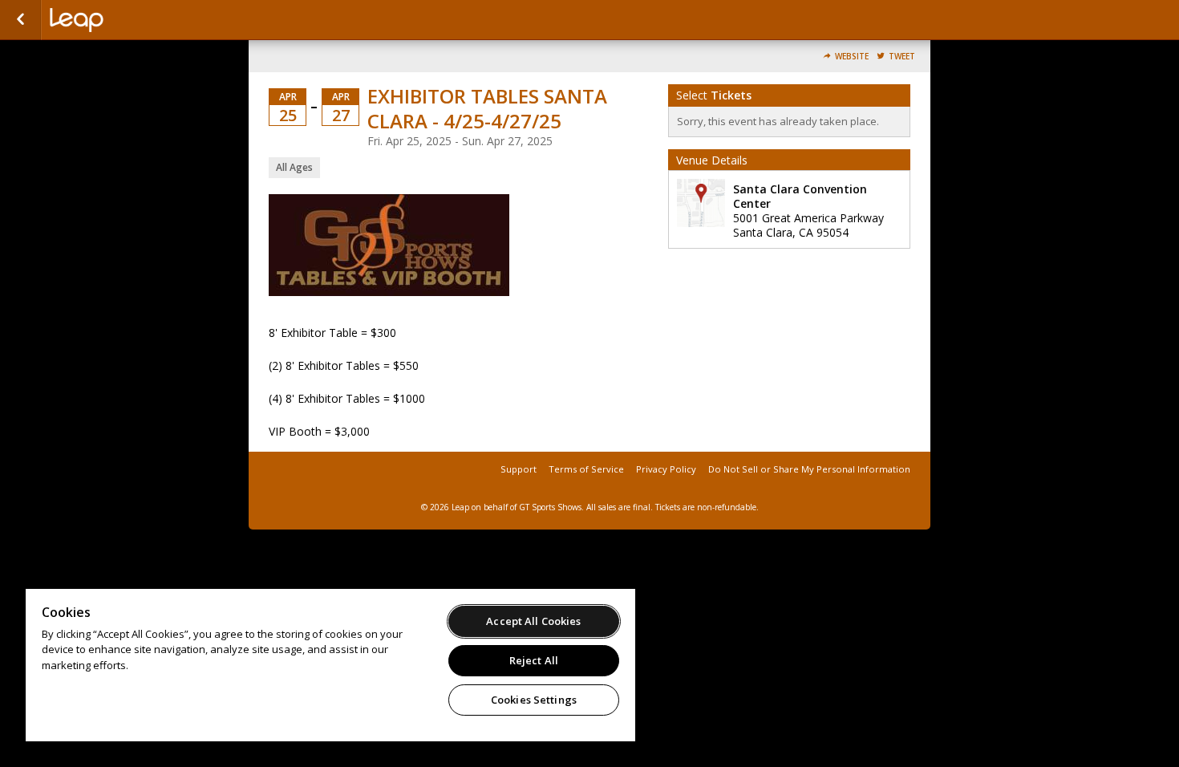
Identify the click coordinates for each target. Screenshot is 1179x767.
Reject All (533, 660)
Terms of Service (586, 469)
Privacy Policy (666, 469)
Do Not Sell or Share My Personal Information (809, 469)
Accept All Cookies (533, 621)
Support (518, 469)
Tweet (902, 56)
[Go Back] (20, 20)
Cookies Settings (534, 699)
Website (852, 56)
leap (130, 20)
